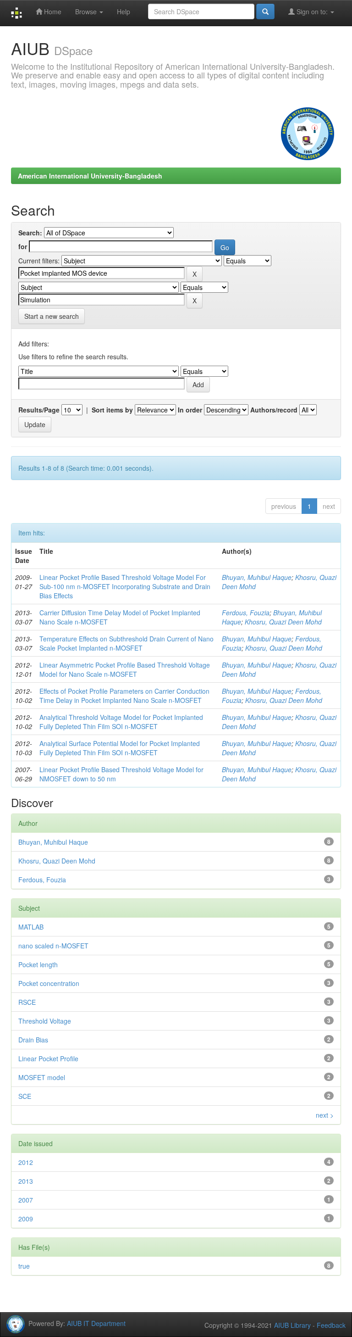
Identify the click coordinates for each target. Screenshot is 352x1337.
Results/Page (39, 409)
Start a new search (51, 316)
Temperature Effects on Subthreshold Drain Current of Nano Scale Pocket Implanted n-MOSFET (126, 643)
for (22, 246)
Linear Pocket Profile (48, 1058)
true (24, 1265)
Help (123, 11)
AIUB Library (292, 1325)
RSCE (27, 1002)
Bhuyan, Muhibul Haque (257, 577)
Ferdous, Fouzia (246, 612)
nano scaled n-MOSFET (53, 945)
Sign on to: (312, 11)
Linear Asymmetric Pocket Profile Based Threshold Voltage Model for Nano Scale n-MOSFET (124, 669)
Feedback (331, 1325)
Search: (30, 232)
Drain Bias (33, 1039)
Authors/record (273, 409)
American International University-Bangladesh (90, 175)
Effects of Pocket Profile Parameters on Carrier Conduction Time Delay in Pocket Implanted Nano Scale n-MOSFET (124, 695)
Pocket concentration (48, 983)
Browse (87, 11)
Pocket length (38, 964)
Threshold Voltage (44, 1020)
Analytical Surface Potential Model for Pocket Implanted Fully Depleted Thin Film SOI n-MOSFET (119, 748)
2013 (25, 1181)
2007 (25, 1199)
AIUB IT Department (96, 1322)
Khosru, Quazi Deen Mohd (283, 621)
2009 (25, 1218)
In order (190, 409)
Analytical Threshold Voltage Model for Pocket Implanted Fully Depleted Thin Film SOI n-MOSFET (121, 722)
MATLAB (31, 926)
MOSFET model (41, 1077)
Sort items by (112, 409)
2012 (25, 1162)
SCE (24, 1096)
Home (51, 11)
